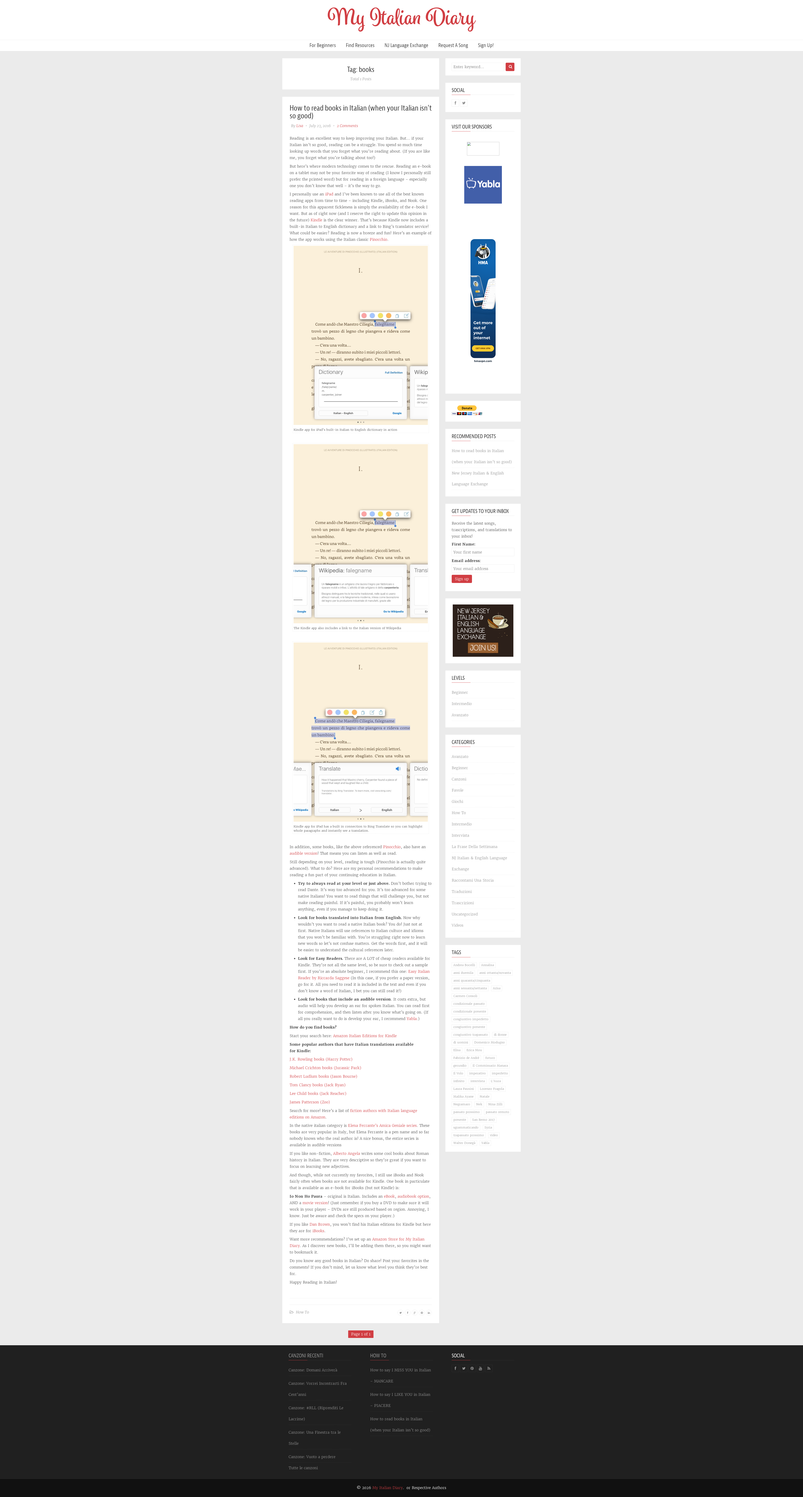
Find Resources (360, 45)
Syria (488, 1127)
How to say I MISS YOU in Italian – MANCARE (400, 1376)
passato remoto (497, 1112)
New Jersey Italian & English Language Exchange (478, 479)
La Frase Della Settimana (474, 846)
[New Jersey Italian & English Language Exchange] (483, 630)
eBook (389, 1196)
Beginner (460, 692)
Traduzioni (462, 891)
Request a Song (453, 45)
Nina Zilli (495, 1104)
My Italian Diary (387, 1487)
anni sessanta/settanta (470, 988)
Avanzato (460, 715)
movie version (315, 1202)
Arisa (496, 988)
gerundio (460, 1065)
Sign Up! (486, 45)
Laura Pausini (463, 1089)
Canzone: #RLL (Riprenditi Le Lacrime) (316, 1413)
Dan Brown (319, 1224)
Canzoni (459, 779)
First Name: (463, 544)
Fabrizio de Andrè (466, 1058)
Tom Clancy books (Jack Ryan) (317, 1085)
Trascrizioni (463, 902)
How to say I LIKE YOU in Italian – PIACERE (400, 1400)
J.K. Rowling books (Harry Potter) (321, 1059)
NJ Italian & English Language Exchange (479, 863)
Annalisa (487, 965)
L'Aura (496, 1081)
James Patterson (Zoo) (310, 1102)
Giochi (457, 801)
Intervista (460, 835)
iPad (329, 194)
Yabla (412, 1018)
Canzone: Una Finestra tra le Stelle (315, 1438)
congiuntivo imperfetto (470, 1019)
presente (459, 1120)
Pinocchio (378, 239)
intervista (478, 1081)
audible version (303, 853)
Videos (457, 925)
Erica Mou (474, 1050)
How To (302, 1312)
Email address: (466, 560)
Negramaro (461, 1104)
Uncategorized (465, 914)
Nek (479, 1104)
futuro (490, 1058)
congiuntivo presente (469, 1027)
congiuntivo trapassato (470, 1035)
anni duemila (463, 973)
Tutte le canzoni (303, 1467)
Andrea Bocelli (464, 965)
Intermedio (462, 703)
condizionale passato (469, 1004)
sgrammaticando (465, 1127)
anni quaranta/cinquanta (471, 980)
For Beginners (322, 45)
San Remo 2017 (483, 1120)
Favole (457, 790)
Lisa (299, 125)
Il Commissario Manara (490, 1065)
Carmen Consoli (465, 996)
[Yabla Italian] (483, 184)
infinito (458, 1081)
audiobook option (413, 1196)
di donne (500, 1035)
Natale (485, 1096)
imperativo (477, 1073)
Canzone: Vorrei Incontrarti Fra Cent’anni (318, 1389)
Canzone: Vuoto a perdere (312, 1456)
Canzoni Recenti (306, 1355)
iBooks (318, 1230)
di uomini (460, 1042)
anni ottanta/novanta (495, 973)
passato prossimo (466, 1112)
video (494, 1135)
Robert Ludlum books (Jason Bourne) (323, 1076)
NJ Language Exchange (406, 45)
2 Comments (347, 125)
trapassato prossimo (468, 1135)
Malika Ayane (463, 1096)
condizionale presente (469, 1011)
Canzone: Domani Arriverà (313, 1370)
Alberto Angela (346, 1153)
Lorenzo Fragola (492, 1089)
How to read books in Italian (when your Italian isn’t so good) (361, 112)
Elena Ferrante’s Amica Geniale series (382, 1125)
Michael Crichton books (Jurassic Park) (325, 1067)
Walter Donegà (464, 1143)
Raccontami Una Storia (473, 880)
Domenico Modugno (489, 1042)
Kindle (316, 220)
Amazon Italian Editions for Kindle (365, 1035)
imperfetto (500, 1073)
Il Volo (458, 1073)
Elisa (456, 1050)
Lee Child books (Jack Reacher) (318, 1093)
